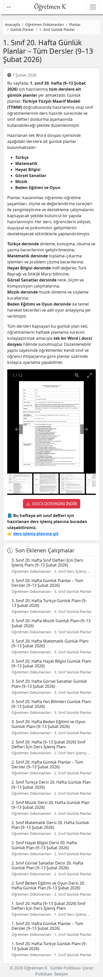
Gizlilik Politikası (65, 968)
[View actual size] (77, 375)
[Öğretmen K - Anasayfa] (50, 7)
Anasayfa (12, 24)
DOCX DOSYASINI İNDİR (54, 503)
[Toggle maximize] (89, 375)
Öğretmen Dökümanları (44, 24)
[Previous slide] (17, 429)
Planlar (75, 24)
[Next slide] (85, 429)
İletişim (61, 974)
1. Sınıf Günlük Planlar (57, 29)
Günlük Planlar (22, 29)
